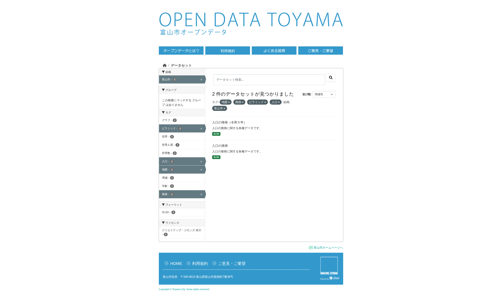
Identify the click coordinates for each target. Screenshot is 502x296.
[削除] (229, 102)
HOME (176, 263)
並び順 (306, 94)
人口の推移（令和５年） (229, 122)
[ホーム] (165, 65)
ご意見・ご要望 (232, 263)
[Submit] (331, 77)
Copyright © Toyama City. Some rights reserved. (184, 289)
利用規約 (200, 263)
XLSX (216, 134)
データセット (181, 65)
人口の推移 (220, 145)
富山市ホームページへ (328, 247)
